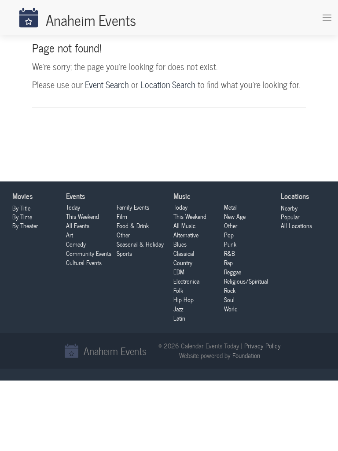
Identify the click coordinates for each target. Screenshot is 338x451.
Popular (290, 217)
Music (182, 196)
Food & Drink (133, 225)
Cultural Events (84, 262)
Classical (183, 253)
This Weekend (82, 216)
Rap (228, 262)
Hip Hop (183, 299)
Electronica (186, 281)
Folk (178, 290)
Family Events (133, 207)
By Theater (25, 225)
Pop (229, 235)
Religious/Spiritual (246, 281)
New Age (235, 216)
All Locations (296, 225)
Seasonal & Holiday (140, 244)
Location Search (167, 85)
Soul (229, 299)
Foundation (246, 355)
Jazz (178, 309)
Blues (180, 244)
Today (73, 207)
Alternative (185, 235)
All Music (184, 225)
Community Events (88, 253)
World (231, 309)
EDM (178, 272)
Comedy (76, 244)
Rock (229, 290)
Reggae (232, 272)
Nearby (289, 208)
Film (122, 216)
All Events (77, 225)
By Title (21, 208)
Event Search (107, 85)
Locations (295, 196)
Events (75, 196)
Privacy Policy (262, 345)
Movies (22, 196)
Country (182, 262)
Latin (179, 318)
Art (69, 235)
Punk (230, 244)
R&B (229, 253)
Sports (124, 253)
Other (123, 235)
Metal (230, 207)
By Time (22, 217)
